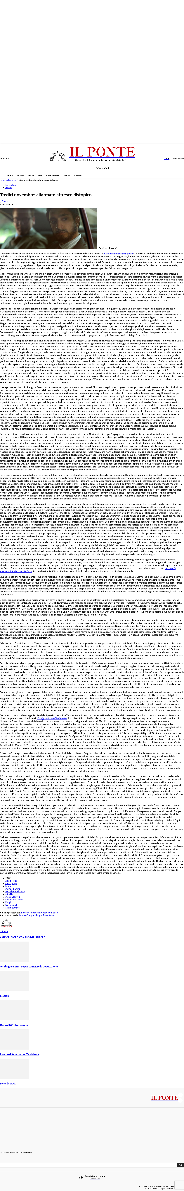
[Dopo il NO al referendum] (14, 1019)
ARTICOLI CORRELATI (11, 937)
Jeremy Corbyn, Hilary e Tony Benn (36, 915)
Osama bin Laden (14, 899)
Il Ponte (4, 201)
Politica (8, 187)
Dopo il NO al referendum (15, 1025)
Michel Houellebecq (15, 891)
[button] (5, 158)
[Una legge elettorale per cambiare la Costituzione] (14, 961)
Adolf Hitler (11, 880)
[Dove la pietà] (14, 1078)
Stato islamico (12, 907)
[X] (180, 1100)
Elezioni (5, 995)
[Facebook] (180, 1095)
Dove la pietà (7, 1083)
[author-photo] (6, 928)
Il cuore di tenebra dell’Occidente (19, 1054)
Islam (8, 886)
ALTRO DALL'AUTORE (33, 937)
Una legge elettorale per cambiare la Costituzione (29, 966)
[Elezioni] (14, 990)
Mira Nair (9, 894)
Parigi (8, 902)
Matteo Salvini (12, 889)
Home (3, 180)
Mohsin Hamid (12, 897)
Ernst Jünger (11, 883)
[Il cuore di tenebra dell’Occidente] (14, 1048)
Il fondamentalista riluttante (118, 253)
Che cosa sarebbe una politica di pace (39, 912)
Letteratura (11, 180)
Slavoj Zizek (11, 905)
